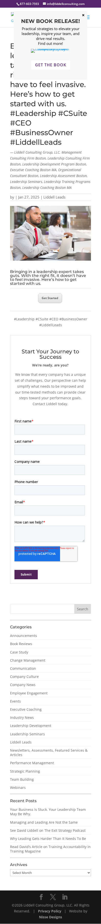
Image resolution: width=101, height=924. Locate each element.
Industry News (22, 717)
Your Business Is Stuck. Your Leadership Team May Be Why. (48, 811)
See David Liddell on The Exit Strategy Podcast (48, 830)
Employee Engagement (29, 693)
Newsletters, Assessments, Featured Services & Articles (49, 752)
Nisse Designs (50, 917)
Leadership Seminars (27, 734)
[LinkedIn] (65, 897)
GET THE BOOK (50, 65)
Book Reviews (21, 643)
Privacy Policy (50, 911)
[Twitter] (53, 897)
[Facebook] (41, 897)
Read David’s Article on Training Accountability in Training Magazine (50, 848)
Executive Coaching (26, 709)
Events (15, 701)
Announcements (23, 635)
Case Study (19, 652)
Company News (23, 684)
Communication (23, 668)
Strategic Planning (25, 771)
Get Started (50, 298)
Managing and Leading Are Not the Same (44, 822)
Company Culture (24, 676)
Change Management (27, 660)
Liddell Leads (54, 197)
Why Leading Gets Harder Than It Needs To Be (48, 838)
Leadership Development (30, 725)
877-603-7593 (29, 4)
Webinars (18, 787)
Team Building (22, 779)
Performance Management (32, 763)
